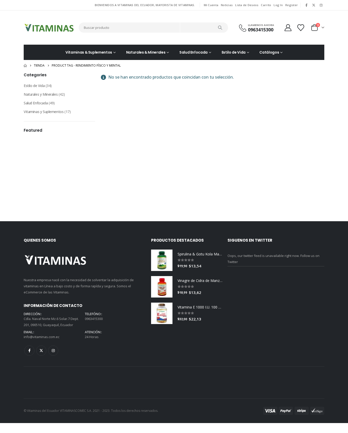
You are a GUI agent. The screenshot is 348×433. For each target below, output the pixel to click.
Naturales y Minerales (41, 94)
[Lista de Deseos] (301, 27)
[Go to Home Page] (25, 66)
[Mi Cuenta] (288, 27)
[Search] (220, 27)
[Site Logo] (49, 27)
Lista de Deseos (246, 5)
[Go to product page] (161, 184)
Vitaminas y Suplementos (43, 111)
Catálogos (269, 52)
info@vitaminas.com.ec (41, 260)
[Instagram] (321, 5)
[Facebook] (306, 5)
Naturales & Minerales (146, 52)
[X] (314, 5)
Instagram (53, 274)
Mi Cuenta (211, 5)
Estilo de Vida (234, 52)
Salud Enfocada (193, 52)
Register (291, 5)
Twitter (41, 274)
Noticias (227, 5)
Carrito (266, 5)
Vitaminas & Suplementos (88, 52)
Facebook (29, 274)
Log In (278, 5)
